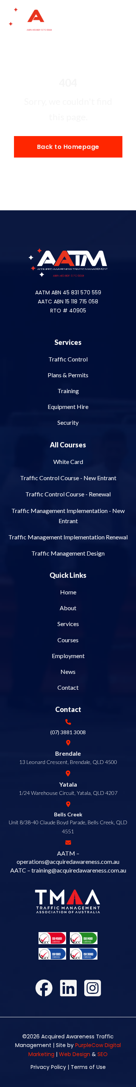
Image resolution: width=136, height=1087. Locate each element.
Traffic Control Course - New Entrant (68, 477)
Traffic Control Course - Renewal (68, 494)
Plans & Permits (68, 374)
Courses (68, 639)
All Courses (68, 445)
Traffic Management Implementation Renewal (68, 536)
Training (68, 390)
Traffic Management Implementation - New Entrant (68, 515)
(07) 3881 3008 (68, 732)
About (68, 607)
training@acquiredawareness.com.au (78, 870)
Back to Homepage (68, 146)
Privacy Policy (48, 1067)
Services (68, 342)
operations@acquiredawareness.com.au (68, 861)
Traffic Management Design (68, 553)
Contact (68, 687)
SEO (102, 1054)
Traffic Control (68, 359)
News (68, 671)
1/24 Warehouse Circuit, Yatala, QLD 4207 (68, 793)
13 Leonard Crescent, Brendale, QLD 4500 (68, 762)
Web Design (74, 1054)
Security (68, 422)
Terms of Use (87, 1067)
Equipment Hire (68, 406)
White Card (68, 461)
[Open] (121, 19)
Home (68, 592)
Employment (68, 655)
